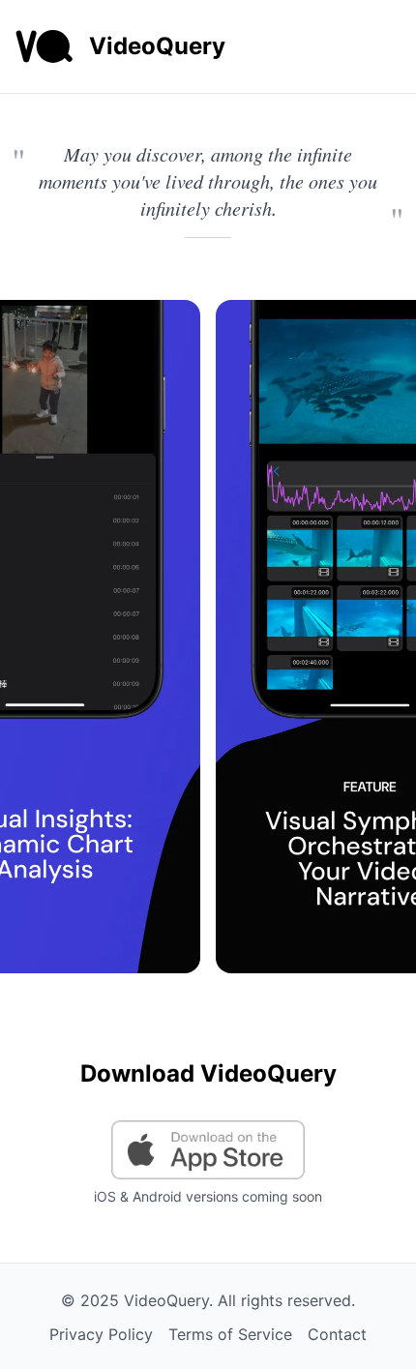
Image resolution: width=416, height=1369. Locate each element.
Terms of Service (230, 1334)
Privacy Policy (101, 1334)
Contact (337, 1334)
